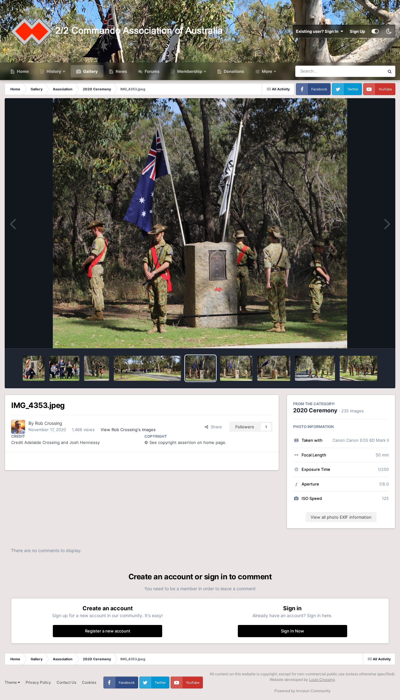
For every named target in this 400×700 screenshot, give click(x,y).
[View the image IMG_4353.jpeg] (200, 368)
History (54, 71)
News (121, 71)
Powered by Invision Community (302, 690)
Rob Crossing (48, 423)
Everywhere (365, 71)
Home (22, 71)
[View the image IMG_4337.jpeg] (358, 368)
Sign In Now (292, 630)
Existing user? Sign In (318, 31)
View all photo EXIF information (341, 517)
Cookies (89, 682)
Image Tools (370, 337)
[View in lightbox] (200, 223)
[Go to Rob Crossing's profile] (18, 427)
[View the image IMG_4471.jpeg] (64, 368)
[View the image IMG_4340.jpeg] (315, 368)
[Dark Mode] (388, 31)
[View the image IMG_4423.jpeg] (147, 368)
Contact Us (66, 682)
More (267, 71)
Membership (189, 71)
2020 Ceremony (315, 410)
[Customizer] (375, 31)
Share (215, 426)
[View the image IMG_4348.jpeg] (236, 368)
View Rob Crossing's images (128, 429)
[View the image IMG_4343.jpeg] (273, 368)
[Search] (389, 71)
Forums (151, 71)
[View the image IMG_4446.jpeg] (96, 368)
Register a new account (107, 630)
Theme (11, 682)
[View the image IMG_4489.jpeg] (34, 368)
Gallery (90, 71)
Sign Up (357, 31)
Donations (233, 71)
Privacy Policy (38, 682)
